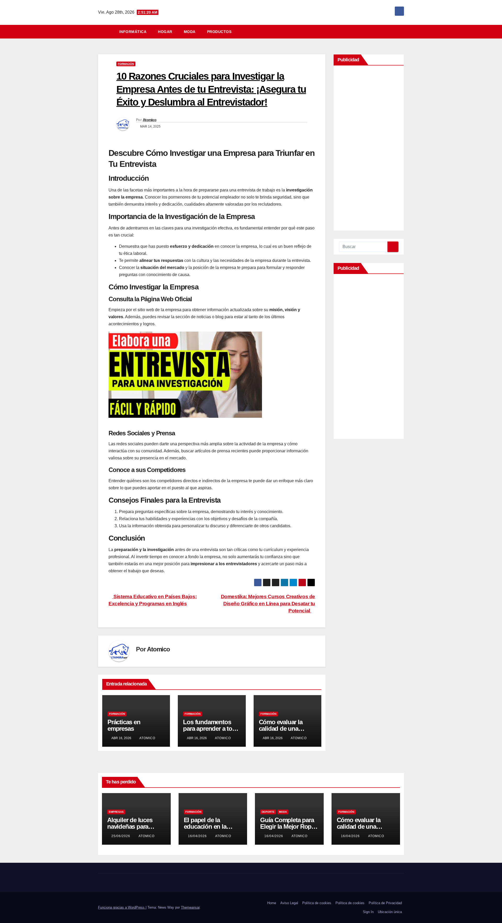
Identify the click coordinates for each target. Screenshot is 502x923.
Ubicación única (390, 912)
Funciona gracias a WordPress (122, 907)
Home (271, 903)
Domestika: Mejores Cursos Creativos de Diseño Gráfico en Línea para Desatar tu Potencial (268, 603)
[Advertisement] (368, 149)
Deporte (268, 811)
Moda (190, 32)
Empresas (116, 811)
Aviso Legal (289, 903)
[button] (402, 31)
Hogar (165, 32)
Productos (219, 32)
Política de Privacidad (385, 903)
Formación (126, 63)
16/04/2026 (198, 836)
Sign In (368, 912)
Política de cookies (316, 903)
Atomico (149, 120)
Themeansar (190, 907)
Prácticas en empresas (123, 725)
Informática (133, 32)
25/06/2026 (121, 836)
